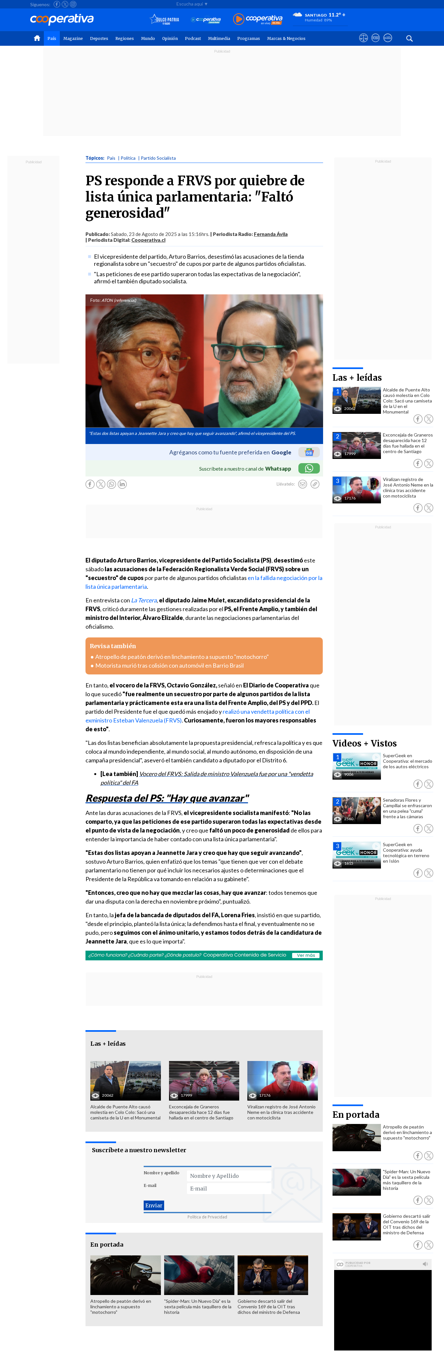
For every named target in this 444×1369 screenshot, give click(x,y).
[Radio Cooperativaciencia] (205, 19)
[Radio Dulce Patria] (164, 20)
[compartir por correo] (302, 484)
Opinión (170, 38)
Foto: (95, 300)
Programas (248, 38)
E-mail (150, 1185)
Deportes (99, 38)
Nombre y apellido (161, 1172)
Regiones (124, 38)
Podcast (193, 38)
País (51, 38)
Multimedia (219, 38)
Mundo (148, 38)
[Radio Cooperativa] (257, 19)
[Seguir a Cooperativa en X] (65, 4)
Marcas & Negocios (286, 38)
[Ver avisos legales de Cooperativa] (363, 44)
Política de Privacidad (207, 1217)
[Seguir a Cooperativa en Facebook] (57, 4)
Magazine (73, 38)
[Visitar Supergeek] (387, 44)
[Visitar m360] (375, 44)
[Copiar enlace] (315, 484)
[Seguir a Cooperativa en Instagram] (73, 4)
